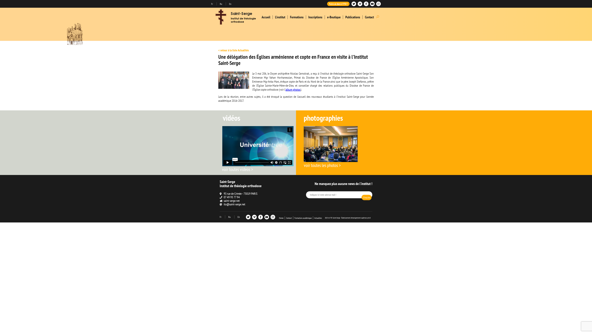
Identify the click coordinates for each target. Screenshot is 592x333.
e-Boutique (334, 17)
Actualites (318, 218)
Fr (212, 3)
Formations (297, 17)
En (230, 3)
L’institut (280, 17)
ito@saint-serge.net (234, 204)
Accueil (266, 17)
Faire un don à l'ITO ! (338, 3)
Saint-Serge (241, 14)
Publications (352, 17)
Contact (369, 17)
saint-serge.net (232, 201)
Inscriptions (315, 17)
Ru (221, 3)
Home (281, 218)
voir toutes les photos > (322, 165)
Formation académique (303, 218)
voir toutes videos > (237, 169)
